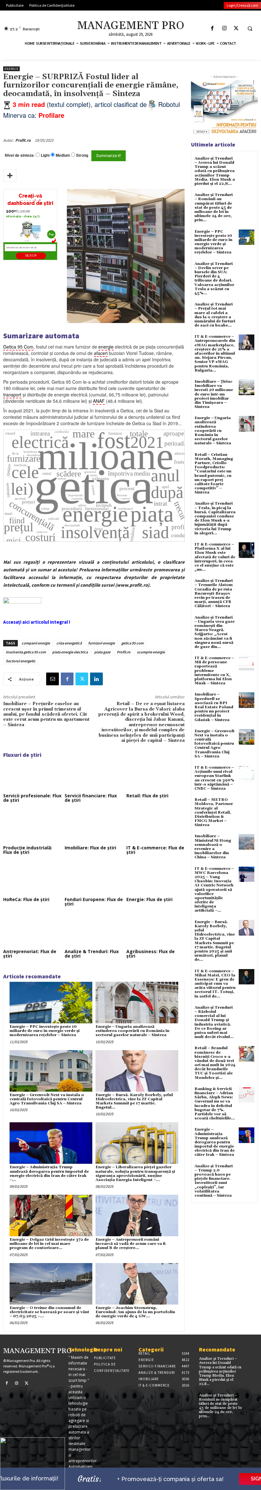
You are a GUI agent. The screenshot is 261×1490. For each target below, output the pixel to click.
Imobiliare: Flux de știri (90, 848)
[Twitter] (236, 28)
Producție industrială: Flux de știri (27, 850)
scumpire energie (151, 652)
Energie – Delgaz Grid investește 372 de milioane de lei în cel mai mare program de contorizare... (49, 1243)
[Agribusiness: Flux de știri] (155, 930)
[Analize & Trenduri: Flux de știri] (94, 930)
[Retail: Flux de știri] (155, 774)
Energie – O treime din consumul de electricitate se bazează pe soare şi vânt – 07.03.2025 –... (49, 1312)
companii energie (36, 643)
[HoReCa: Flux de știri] (32, 878)
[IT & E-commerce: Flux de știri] (155, 826)
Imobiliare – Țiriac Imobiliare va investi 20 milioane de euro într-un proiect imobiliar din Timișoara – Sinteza (213, 394)
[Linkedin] (96, 679)
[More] (10, 175)
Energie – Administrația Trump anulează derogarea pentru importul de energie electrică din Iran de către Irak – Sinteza (214, 1142)
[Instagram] (224, 28)
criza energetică (69, 643)
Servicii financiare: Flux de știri (91, 798)
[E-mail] (52, 679)
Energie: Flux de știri (149, 899)
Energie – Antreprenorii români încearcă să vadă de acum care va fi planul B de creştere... (130, 1243)
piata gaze (102, 652)
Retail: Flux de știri (147, 796)
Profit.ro (23, 140)
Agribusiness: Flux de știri (150, 953)
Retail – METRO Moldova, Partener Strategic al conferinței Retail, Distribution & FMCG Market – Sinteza (213, 812)
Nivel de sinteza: (20, 155)
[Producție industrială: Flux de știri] (32, 826)
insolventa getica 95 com (26, 652)
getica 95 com (132, 643)
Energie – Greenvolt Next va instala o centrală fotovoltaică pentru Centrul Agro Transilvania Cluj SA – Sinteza (47, 1099)
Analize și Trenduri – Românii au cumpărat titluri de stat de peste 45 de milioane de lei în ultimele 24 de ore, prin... (213, 207)
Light (45, 155)
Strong (82, 155)
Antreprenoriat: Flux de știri (29, 953)
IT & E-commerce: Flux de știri (155, 850)
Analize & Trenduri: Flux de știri (92, 953)
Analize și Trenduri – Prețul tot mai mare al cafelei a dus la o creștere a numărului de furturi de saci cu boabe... (214, 315)
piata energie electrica (70, 652)
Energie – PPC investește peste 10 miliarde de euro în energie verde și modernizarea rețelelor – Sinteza (45, 1030)
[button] (250, 28)
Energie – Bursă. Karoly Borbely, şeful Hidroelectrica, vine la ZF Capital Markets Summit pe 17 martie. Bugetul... (134, 1101)
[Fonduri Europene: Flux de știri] (94, 878)
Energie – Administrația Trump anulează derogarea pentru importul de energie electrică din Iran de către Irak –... (49, 1173)
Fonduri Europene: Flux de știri (94, 901)
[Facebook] (212, 28)
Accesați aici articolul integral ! (36, 622)
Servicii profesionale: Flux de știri (32, 798)
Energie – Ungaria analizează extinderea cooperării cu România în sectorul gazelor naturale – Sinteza (132, 1030)
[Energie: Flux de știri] (155, 878)
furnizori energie (101, 643)
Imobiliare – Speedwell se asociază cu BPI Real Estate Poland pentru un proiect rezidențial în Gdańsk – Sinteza (213, 707)
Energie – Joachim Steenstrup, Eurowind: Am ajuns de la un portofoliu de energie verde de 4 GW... (135, 1312)
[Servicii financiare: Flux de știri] (94, 774)
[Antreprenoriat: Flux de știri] (32, 930)
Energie (11, 69)
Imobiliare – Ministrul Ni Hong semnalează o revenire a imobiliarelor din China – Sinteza (212, 847)
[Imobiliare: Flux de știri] (94, 826)
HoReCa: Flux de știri (26, 899)
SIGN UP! (31, 255)
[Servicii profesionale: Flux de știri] (32, 774)
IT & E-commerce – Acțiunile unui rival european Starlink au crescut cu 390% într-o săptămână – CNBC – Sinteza (214, 778)
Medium (63, 155)
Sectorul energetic (21, 660)
